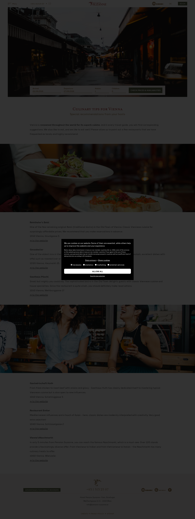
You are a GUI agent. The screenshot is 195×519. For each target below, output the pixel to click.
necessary (77, 264)
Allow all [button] (97, 271)
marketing (101, 264)
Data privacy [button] (90, 260)
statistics (89, 264)
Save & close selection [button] (97, 276)
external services (117, 264)
